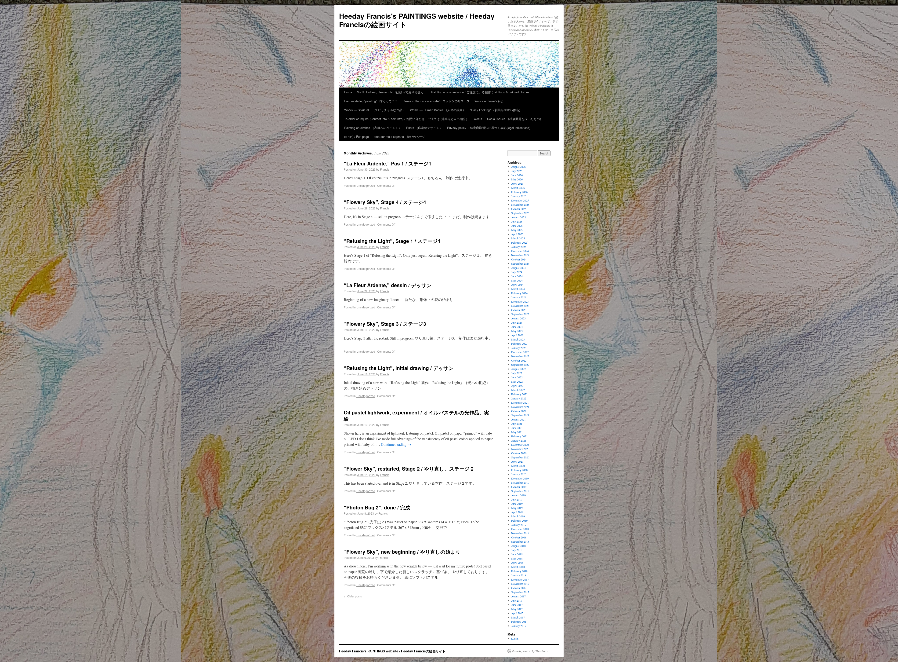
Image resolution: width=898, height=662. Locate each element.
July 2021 (516, 423)
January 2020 (518, 474)
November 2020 (520, 449)
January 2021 (518, 440)
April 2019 (517, 512)
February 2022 (519, 394)
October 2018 (518, 537)
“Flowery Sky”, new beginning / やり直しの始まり (402, 551)
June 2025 (517, 225)
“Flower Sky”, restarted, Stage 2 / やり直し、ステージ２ (409, 468)
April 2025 (517, 234)
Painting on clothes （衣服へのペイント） (373, 127)
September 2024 (520, 263)
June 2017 (517, 605)
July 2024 (516, 272)
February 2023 (519, 343)
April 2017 (517, 613)
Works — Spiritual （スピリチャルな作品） (374, 110)
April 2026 (517, 183)
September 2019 (520, 491)
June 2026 (517, 175)
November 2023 (520, 305)
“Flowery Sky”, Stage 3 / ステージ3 (385, 323)
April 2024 (517, 284)
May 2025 (517, 230)
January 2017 (518, 626)
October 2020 (518, 453)
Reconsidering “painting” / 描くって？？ (371, 101)
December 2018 (520, 529)
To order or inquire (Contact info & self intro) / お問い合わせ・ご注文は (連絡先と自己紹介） (406, 119)
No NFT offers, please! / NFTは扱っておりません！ (392, 92)
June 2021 (517, 428)
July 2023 (516, 322)
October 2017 (518, 588)
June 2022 (517, 377)
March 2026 (518, 188)
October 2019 (518, 487)
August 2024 (518, 268)
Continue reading (396, 444)
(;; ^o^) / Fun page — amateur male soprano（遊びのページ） (386, 136)
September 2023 (520, 314)
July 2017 (516, 600)
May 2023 (517, 331)
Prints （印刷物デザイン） (424, 127)
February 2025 (519, 242)
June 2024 (517, 276)
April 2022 (517, 386)
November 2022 (520, 356)
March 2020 (518, 466)
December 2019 (520, 478)
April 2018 (517, 562)
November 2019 (520, 482)
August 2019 (518, 495)
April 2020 (517, 461)
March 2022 (518, 390)
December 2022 (520, 352)
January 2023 (518, 348)
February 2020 (519, 470)
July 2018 (516, 550)
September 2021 (520, 415)
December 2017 (520, 579)
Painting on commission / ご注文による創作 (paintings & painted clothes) (480, 92)
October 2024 (518, 259)
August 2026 (518, 166)
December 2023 (520, 301)
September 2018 (520, 541)
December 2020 (520, 444)
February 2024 (519, 293)
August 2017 (518, 596)
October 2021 (518, 411)
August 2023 (518, 318)
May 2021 (517, 432)
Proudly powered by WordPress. (530, 651)
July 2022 (516, 373)
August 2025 (518, 217)
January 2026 (518, 196)
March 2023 (518, 339)
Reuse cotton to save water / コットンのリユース (436, 101)
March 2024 (518, 289)
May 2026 (517, 179)
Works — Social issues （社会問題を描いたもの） (508, 119)
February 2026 (519, 192)
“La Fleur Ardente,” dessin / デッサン (388, 285)
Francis (384, 169)
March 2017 (518, 617)
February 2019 (519, 520)
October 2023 (518, 310)
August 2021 (518, 419)
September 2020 (520, 457)
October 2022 (518, 360)
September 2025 (520, 213)
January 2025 (518, 247)
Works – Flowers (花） (489, 101)
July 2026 (516, 171)
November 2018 (520, 533)
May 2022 (517, 381)
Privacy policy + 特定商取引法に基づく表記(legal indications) (488, 127)
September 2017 (520, 592)
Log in (514, 638)
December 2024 (520, 251)
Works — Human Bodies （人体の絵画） (438, 110)
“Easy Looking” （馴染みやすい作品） (496, 110)
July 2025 (516, 221)
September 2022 (520, 364)
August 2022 (518, 369)
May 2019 (517, 508)
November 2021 (520, 407)
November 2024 (520, 255)
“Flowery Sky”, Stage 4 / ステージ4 (385, 201)
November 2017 (520, 583)
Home (348, 92)
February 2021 (519, 436)
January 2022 (518, 398)
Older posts (353, 596)
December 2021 (520, 402)
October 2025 (518, 209)
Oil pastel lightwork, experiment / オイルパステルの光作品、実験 (416, 415)
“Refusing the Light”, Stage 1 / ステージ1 (392, 240)
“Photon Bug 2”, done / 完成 (377, 507)
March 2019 (518, 516)
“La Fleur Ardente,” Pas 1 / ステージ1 (387, 163)
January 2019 (518, 525)
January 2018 (518, 575)
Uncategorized (365, 185)
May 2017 (517, 609)
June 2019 (517, 503)
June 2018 (517, 554)
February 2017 (519, 621)
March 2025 (518, 238)
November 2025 (520, 204)
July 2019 (516, 499)
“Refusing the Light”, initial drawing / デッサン (399, 367)
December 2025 (520, 200)
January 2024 (518, 297)
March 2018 (518, 567)
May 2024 (517, 280)
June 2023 (517, 327)
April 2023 (517, 335)
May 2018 (517, 558)
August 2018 (518, 546)
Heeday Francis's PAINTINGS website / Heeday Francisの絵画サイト (417, 20)
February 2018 (519, 571)
